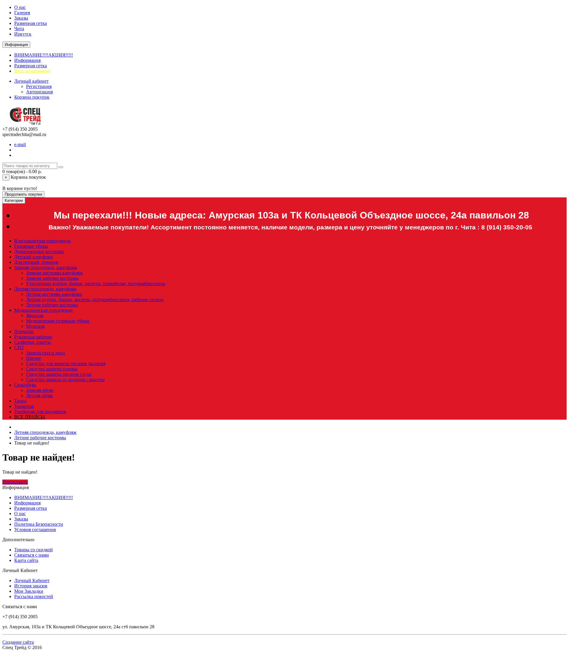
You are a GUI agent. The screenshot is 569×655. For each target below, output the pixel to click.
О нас (20, 7)
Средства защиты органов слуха (58, 374)
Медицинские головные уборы (57, 320)
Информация (27, 60)
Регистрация (39, 86)
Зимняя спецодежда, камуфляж (45, 267)
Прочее (33, 358)
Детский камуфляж (33, 256)
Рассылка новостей (33, 596)
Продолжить (15, 482)
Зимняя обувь (39, 390)
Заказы (21, 17)
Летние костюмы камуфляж (54, 294)
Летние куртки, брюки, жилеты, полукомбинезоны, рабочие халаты (95, 299)
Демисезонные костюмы (39, 251)
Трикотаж (24, 406)
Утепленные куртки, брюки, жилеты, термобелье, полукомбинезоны (95, 283)
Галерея (22, 12)
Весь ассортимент (32, 71)
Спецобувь (25, 384)
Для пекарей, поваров (36, 262)
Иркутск (22, 33)
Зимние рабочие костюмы (52, 278)
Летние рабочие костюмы (52, 304)
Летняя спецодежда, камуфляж (45, 288)
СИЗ (18, 347)
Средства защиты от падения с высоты (65, 379)
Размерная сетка (30, 23)
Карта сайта (26, 560)
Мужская (35, 326)
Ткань (20, 400)
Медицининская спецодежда (43, 310)
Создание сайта (18, 642)
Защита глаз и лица (45, 352)
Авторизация (39, 91)
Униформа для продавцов (40, 411)
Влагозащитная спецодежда (42, 240)
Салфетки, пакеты (32, 342)
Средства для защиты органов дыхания (66, 363)
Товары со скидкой (33, 549)
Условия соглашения (35, 529)
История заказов (30, 585)
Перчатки (24, 331)
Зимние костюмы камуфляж (54, 272)
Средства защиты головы (51, 368)
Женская (34, 315)
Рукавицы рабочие (33, 336)
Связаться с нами (31, 554)
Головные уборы (31, 246)
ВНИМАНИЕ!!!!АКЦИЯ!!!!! (43, 54)
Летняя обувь (39, 395)
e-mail (20, 144)
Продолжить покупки (23, 194)
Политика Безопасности (38, 524)
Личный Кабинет (31, 580)
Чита (19, 28)
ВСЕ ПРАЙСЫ (29, 416)
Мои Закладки (28, 591)
